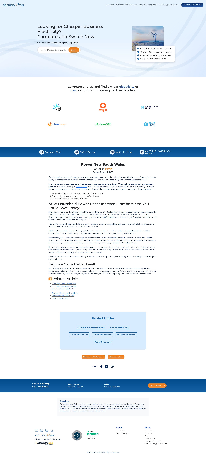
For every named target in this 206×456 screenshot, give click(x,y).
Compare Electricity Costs (63, 289)
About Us (148, 433)
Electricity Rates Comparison (64, 286)
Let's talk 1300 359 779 (192, 5)
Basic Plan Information (153, 441)
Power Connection (60, 298)
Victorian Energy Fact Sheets (156, 444)
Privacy (147, 436)
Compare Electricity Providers (64, 293)
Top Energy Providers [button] (167, 5)
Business (120, 5)
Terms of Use (150, 439)
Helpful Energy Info (148, 5)
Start (73, 50)
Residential (109, 5)
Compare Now (116, 357)
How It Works (121, 431)
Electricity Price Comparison (64, 284)
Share (95, 366)
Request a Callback (92, 357)
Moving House (131, 5)
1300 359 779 (81, 187)
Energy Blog (149, 431)
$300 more (107, 217)
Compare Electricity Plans (63, 296)
